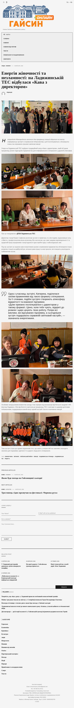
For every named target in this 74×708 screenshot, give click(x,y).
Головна (6, 38)
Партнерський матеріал (9, 654)
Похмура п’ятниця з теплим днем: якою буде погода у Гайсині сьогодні (25, 603)
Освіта (3, 650)
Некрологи (7, 59)
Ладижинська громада (46, 456)
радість (7, 458)
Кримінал (4, 631)
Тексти (5, 51)
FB (71, 2)
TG (67, 2)
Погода (3, 657)
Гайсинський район (26, 456)
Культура (4, 634)
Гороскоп (4, 624)
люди (3, 637)
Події (3, 660)
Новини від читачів (9, 47)
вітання (16, 456)
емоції (36, 456)
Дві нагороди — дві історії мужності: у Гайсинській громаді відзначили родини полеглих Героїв (34, 611)
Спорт (3, 670)
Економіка (5, 627)
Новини (6, 42)
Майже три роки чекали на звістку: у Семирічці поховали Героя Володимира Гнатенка (31, 600)
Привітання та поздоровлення (13, 55)
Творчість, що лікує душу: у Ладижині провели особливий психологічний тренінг (29, 596)
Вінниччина (9, 456)
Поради (4, 664)
